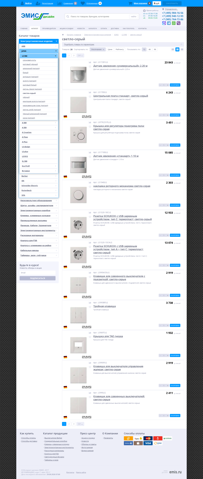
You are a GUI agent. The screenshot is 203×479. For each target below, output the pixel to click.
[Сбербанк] (138, 443)
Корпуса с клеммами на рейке (35, 245)
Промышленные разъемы (33, 220)
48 (150, 49)
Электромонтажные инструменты (37, 230)
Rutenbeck (26, 190)
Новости (81, 28)
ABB (23, 46)
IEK (23, 180)
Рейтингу (120, 49)
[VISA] (128, 438)
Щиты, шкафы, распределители (36, 205)
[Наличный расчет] (148, 443)
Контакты (142, 28)
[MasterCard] (138, 438)
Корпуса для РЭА (28, 240)
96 (155, 49)
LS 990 (24, 56)
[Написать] (164, 22)
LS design (26, 146)
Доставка (115, 28)
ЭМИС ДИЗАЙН (165, 471)
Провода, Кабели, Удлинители (35, 225)
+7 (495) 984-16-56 (172, 12)
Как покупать (128, 28)
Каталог (34, 28)
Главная (23, 28)
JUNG (24, 51)
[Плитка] (173, 49)
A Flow (25, 137)
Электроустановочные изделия (36, 41)
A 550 (24, 127)
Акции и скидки (66, 28)
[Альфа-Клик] (128, 443)
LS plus (25, 151)
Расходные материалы (32, 235)
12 (144, 49)
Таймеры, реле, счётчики (33, 255)
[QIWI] (167, 438)
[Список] (177, 49)
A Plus (24, 142)
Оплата (104, 28)
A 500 (24, 122)
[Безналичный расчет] (157, 443)
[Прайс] (182, 49)
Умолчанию (96, 49)
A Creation (26, 132)
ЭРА (23, 195)
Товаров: (66, 49)
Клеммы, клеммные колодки (35, 215)
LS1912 (25, 156)
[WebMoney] (148, 438)
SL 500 (24, 161)
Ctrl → (80, 55)
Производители (49, 28)
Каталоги (93, 28)
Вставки (26, 171)
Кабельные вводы (29, 250)
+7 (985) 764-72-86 (172, 19)
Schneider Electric (30, 185)
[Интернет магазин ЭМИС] (63, 34)
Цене (110, 49)
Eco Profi (26, 166)
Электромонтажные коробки (35, 210)
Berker (25, 176)
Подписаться (37, 278)
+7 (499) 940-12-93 (172, 16)
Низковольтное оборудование (36, 200)
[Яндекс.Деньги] (157, 438)
